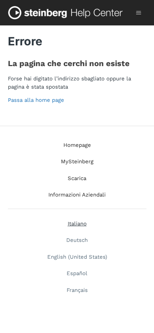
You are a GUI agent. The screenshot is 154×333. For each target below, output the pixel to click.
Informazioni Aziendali (77, 195)
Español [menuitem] (77, 273)
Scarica (77, 178)
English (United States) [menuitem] (77, 257)
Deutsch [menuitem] (77, 240)
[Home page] (67, 12)
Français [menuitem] (77, 290)
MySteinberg (77, 161)
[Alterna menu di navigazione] (138, 13)
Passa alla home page (36, 100)
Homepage (77, 145)
